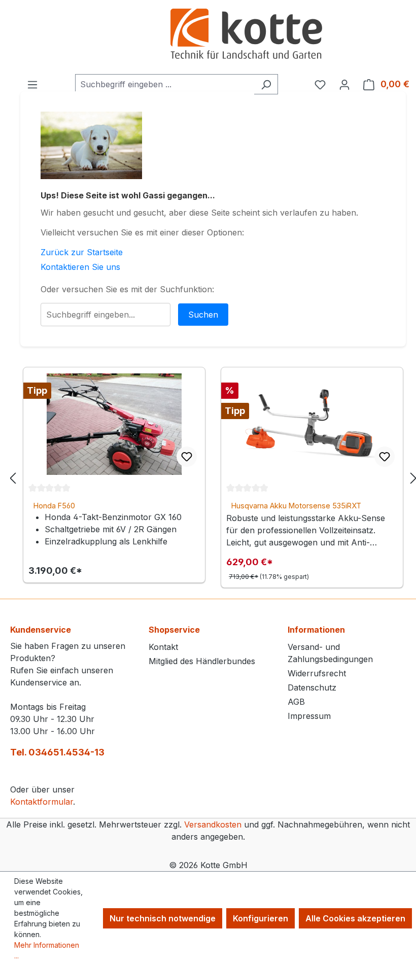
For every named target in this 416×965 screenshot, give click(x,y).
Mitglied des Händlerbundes (202, 661)
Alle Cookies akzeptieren (355, 918)
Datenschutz (312, 687)
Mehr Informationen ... (46, 950)
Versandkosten (212, 824)
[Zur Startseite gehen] (246, 35)
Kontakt (163, 647)
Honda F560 (54, 505)
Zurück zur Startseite (82, 252)
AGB (296, 702)
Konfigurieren (260, 918)
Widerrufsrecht (317, 673)
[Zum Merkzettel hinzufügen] (187, 456)
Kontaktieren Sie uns (80, 267)
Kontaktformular (41, 802)
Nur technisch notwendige (163, 918)
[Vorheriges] (12, 477)
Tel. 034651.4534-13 (57, 752)
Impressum (309, 716)
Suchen (203, 314)
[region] (213, 478)
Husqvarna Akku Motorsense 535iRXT (296, 505)
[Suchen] (266, 84)
